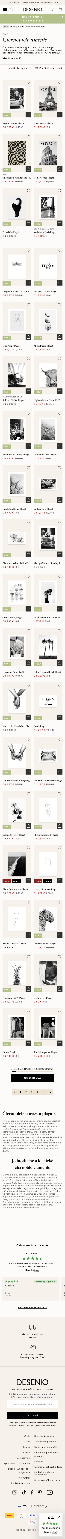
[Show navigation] (4, 9)
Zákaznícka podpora (45, 1441)
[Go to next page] (50, 1092)
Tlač (28, 1441)
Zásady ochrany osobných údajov (40, 1422)
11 (44, 1092)
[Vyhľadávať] (11, 9)
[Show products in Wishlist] (53, 9)
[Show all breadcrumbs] (6, 26)
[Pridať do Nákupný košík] (28, 114)
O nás (27, 1436)
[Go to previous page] (15, 1092)
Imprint (27, 1447)
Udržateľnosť (24, 1458)
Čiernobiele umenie (35, 26)
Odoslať (32, 1415)
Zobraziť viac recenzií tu (32, 1307)
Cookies (38, 1461)
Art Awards (25, 1477)
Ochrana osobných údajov (48, 1467)
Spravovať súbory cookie (47, 1480)
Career (27, 1452)
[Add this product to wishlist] (28, 82)
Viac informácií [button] (12, 58)
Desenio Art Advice (44, 1436)
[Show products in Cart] (60, 9)
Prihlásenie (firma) (21, 1483)
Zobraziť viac (32, 1078)
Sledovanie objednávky (46, 1447)
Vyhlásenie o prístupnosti (17, 1463)
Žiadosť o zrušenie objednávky (44, 1473)
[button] (50, 1524)
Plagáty (17, 26)
